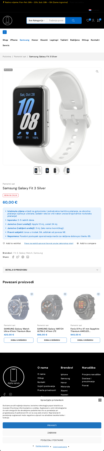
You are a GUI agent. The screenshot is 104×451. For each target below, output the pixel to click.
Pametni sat (20, 56)
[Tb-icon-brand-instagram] (10, 394)
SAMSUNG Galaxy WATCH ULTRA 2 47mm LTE (50, 330)
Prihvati (52, 425)
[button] (100, 400)
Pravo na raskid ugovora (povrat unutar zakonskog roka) (48, 243)
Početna (7, 56)
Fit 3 (16, 253)
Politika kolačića (42, 446)
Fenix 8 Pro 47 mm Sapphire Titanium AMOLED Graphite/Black (85, 331)
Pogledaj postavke (52, 440)
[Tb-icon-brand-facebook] (4, 394)
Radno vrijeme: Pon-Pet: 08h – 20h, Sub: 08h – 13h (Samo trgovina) (36, 2)
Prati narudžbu (77, 2)
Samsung (38, 253)
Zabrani (52, 432)
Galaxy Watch (26, 253)
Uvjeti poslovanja (60, 447)
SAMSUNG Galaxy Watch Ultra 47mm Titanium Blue (17, 330)
